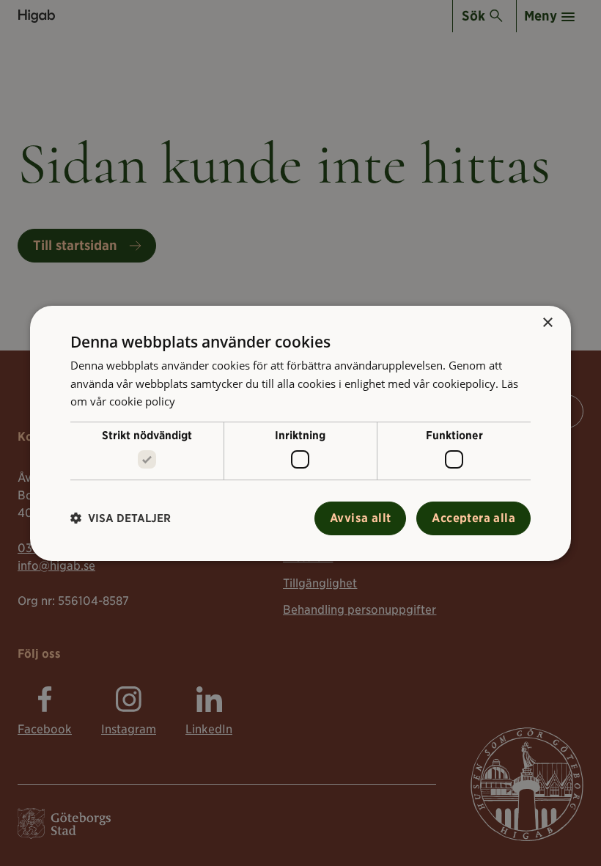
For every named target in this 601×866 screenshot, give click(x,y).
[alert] (300, 433)
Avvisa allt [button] (360, 518)
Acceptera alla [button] (473, 518)
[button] (120, 518)
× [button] (547, 322)
